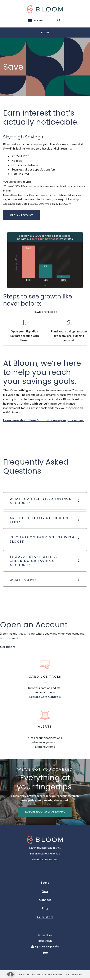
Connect (45, 899)
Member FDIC (45, 940)
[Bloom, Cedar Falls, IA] (45, 9)
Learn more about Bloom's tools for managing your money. (43, 420)
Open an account (25, 215)
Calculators (45, 917)
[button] (45, 500)
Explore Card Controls (45, 696)
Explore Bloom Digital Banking (45, 811)
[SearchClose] (59, 20)
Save (45, 891)
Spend (45, 882)
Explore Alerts (45, 746)
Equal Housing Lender (47, 946)
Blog (45, 908)
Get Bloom (7, 647)
